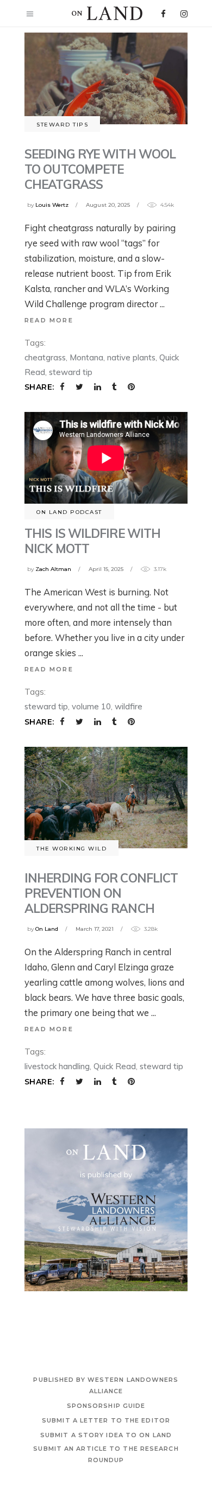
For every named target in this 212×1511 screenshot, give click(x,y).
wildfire (128, 706)
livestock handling (57, 1066)
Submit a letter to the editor (106, 1420)
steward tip (70, 372)
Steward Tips (62, 124)
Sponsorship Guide (106, 1406)
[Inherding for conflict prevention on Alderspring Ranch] (106, 798)
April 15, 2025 (106, 569)
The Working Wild (71, 848)
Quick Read (114, 1066)
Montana (86, 357)
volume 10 (91, 706)
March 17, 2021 (95, 928)
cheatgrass (45, 357)
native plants (131, 357)
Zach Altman (53, 569)
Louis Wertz (51, 204)
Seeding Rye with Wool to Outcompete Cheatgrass (100, 169)
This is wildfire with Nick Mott (92, 540)
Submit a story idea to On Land (106, 1435)
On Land (46, 928)
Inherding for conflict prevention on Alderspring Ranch (101, 893)
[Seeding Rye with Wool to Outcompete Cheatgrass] (106, 78)
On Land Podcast (69, 512)
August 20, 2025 (108, 204)
